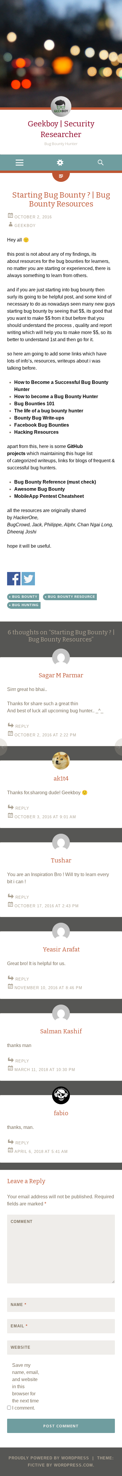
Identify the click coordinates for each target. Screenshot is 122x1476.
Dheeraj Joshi (21, 531)
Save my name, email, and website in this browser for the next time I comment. (25, 1386)
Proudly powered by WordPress (49, 1458)
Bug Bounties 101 (34, 403)
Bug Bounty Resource (71, 596)
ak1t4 (61, 778)
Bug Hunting (25, 605)
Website (20, 1347)
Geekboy (25, 225)
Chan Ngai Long (94, 524)
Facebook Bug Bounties (41, 425)
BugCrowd (18, 524)
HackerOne (25, 517)
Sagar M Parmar (61, 675)
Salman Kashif (61, 1031)
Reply (22, 726)
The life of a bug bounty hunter (48, 410)
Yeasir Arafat (61, 949)
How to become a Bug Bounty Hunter (56, 396)
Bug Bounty (24, 596)
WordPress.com (73, 1465)
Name (18, 1304)
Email (19, 1326)
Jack (37, 524)
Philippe (53, 524)
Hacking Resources (36, 432)
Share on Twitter (28, 578)
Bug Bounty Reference (40, 481)
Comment (22, 1221)
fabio (61, 1113)
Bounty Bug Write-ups (39, 417)
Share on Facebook (13, 578)
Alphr (69, 524)
